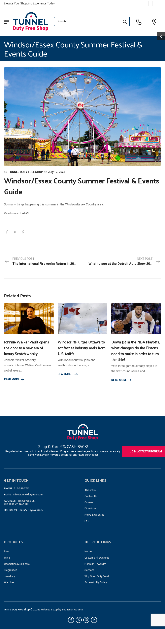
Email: (8, 494)
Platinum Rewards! (95, 563)
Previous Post (45, 261)
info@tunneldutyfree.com (28, 494)
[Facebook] (7, 231)
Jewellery (9, 576)
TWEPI (24, 213)
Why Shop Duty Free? (97, 576)
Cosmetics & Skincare (17, 563)
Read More (11, 379)
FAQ (87, 520)
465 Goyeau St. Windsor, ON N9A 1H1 (19, 502)
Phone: (8, 488)
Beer (6, 551)
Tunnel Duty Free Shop (25, 172)
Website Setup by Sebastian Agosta (62, 609)
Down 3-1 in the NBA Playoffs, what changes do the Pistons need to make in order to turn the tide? (135, 350)
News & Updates (94, 514)
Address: (10, 500)
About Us (90, 490)
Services (89, 569)
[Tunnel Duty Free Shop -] (30, 21)
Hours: (8, 510)
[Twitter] (14, 231)
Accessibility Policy (96, 582)
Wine (7, 557)
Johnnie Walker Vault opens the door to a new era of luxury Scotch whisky (26, 347)
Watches (9, 582)
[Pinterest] (23, 231)
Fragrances (10, 569)
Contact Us (91, 496)
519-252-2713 (22, 488)
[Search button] (125, 21)
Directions (90, 508)
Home (88, 551)
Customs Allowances (97, 557)
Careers (89, 502)
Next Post (121, 261)
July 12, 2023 (56, 172)
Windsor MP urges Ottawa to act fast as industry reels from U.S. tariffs (81, 347)
